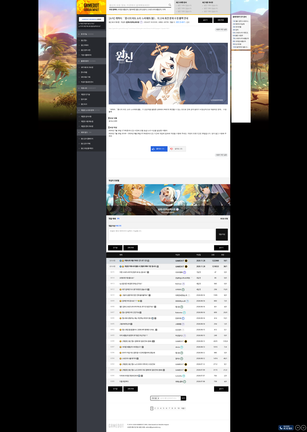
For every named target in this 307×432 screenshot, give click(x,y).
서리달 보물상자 (123, 10)
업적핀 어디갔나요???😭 (131, 301)
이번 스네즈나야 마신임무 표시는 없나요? (133, 272)
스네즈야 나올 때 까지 (129, 359)
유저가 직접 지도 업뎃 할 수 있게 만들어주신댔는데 (138, 353)
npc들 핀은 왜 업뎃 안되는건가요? (131, 284)
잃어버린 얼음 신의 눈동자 (138, 10)
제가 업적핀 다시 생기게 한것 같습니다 (134, 289)
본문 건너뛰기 (180, 22)
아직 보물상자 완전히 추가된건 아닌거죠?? (134, 335)
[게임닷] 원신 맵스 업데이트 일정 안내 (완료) (137, 341)
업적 (235, 30)
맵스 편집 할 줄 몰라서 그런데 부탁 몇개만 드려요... (138, 330)
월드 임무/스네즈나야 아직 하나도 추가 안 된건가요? (137, 307)
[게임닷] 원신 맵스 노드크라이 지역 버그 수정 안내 (138, 364)
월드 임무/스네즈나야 (241, 21)
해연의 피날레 (239, 24)
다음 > (183, 408)
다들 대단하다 (124, 382)
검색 (183, 398)
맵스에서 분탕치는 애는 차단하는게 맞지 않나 (136, 318)
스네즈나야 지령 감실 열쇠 (242, 33)
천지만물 (237, 27)
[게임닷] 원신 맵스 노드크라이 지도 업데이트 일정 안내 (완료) (142, 370)
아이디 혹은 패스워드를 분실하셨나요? (90, 26)
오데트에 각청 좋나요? (127, 278)
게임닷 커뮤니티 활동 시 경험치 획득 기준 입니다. (140, 266)
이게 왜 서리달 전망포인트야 (129, 376)
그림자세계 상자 (125, 324)
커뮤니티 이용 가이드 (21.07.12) (136, 261)
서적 (164, 10)
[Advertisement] (168, 36)
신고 (187, 22)
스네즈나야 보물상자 (154, 10)
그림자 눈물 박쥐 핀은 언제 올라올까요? (135, 295)
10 (178, 408)
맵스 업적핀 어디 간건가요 (130, 312)
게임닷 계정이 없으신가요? (87, 23)
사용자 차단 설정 (221, 29)
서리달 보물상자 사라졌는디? (131, 347)
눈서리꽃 (237, 44)
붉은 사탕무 (238, 36)
